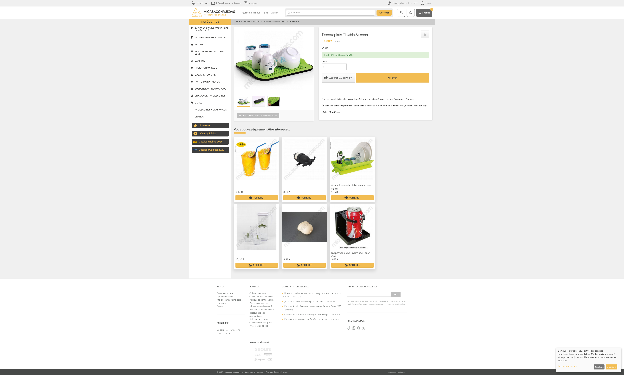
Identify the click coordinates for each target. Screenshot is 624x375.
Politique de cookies (258, 319)
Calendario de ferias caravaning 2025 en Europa (306, 314)
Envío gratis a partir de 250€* (405, 3)
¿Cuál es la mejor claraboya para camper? (303, 301)
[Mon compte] (401, 13)
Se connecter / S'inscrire (228, 330)
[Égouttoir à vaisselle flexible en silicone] (243, 101)
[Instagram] (354, 328)
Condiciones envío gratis (260, 322)
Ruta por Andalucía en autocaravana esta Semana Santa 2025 (312, 306)
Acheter (392, 78)
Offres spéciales (207, 133)
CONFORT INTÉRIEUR (252, 21)
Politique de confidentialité (261, 299)
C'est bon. (611, 366)
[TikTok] (349, 328)
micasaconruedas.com (233, 372)
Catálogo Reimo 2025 (211, 141)
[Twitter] (363, 328)
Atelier (274, 12)
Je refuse (599, 366)
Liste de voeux (223, 333)
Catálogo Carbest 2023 (211, 149)
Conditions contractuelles (261, 296)
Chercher (384, 12)
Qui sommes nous (251, 12)
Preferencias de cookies (260, 325)
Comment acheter (225, 293)
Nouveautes (205, 125)
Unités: (325, 61)
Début (237, 21)
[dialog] (588, 360)
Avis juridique (255, 316)
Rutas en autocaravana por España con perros (305, 319)
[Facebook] (359, 328)
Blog (266, 12)
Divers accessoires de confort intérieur (282, 21)
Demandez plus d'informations (259, 115)
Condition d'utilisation (254, 372)
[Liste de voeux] (411, 13)
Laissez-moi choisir (567, 366)
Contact (220, 306)
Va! (395, 294)
